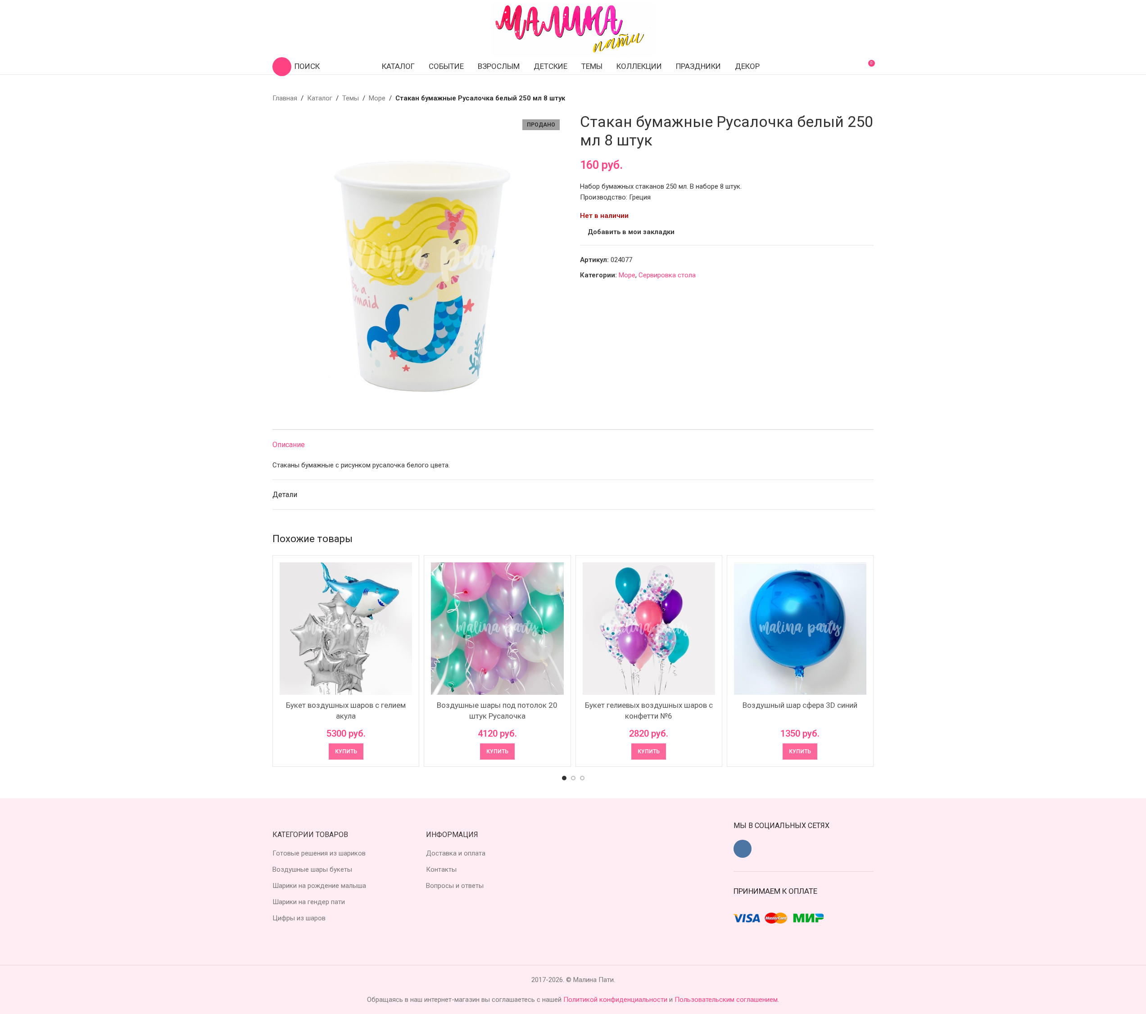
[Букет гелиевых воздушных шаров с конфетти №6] (649, 628)
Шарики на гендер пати (308, 902)
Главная (284, 98)
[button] (346, 751)
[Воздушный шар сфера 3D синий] (800, 628)
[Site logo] (573, 29)
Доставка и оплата (455, 853)
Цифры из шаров (299, 918)
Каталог (319, 98)
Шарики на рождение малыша (319, 886)
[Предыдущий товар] (846, 98)
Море (377, 98)
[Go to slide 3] (582, 778)
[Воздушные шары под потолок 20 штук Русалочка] (497, 628)
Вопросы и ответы (455, 886)
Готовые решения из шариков (319, 853)
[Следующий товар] (868, 98)
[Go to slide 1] (564, 778)
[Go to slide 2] (573, 778)
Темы (350, 98)
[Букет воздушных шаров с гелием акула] (346, 628)
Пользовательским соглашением (726, 1000)
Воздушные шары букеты (312, 869)
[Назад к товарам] (857, 98)
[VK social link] (743, 849)
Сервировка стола (667, 275)
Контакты (441, 869)
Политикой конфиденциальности (616, 1000)
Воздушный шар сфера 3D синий (800, 705)
